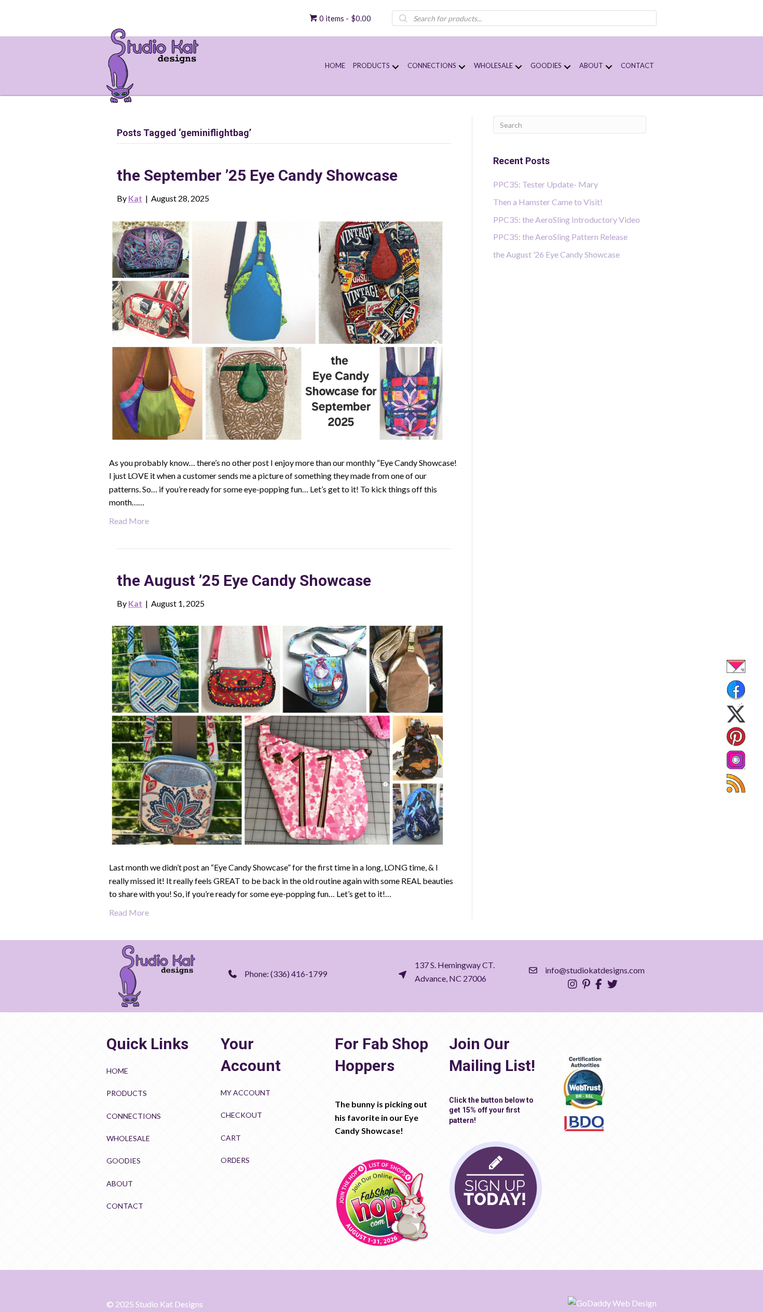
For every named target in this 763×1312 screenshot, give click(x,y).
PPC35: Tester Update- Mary (545, 184)
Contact (124, 1205)
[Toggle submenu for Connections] (462, 67)
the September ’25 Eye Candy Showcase (257, 175)
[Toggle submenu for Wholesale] (518, 67)
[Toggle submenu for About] (609, 67)
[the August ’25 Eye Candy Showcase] (277, 734)
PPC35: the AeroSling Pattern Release (560, 237)
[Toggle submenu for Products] (395, 67)
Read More (129, 521)
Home (117, 1070)
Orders (235, 1160)
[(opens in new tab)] (381, 1202)
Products (126, 1093)
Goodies (123, 1160)
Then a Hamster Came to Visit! (548, 202)
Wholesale (128, 1138)
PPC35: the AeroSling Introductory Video (566, 219)
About (119, 1183)
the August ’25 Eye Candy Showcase (244, 580)
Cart (231, 1137)
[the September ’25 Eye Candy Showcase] (277, 329)
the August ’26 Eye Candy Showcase (556, 254)
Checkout (241, 1114)
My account (245, 1092)
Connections (133, 1116)
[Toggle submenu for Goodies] (567, 67)
